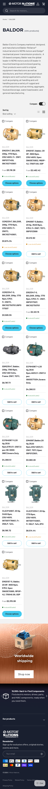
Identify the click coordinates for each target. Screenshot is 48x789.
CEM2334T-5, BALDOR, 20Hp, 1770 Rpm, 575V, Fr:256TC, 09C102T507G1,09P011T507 (11, 300)
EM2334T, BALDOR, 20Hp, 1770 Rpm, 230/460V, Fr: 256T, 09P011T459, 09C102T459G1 (11, 157)
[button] (44, 4)
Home (5, 19)
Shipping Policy (8, 786)
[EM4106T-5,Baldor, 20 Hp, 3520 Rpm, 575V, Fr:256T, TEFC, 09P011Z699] (36, 204)
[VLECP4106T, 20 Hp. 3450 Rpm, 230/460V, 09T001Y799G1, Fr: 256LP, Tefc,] (12, 494)
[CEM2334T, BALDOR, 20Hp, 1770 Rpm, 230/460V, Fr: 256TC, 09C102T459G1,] (12, 204)
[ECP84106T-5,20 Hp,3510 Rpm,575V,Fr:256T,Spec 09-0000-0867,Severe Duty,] (12, 423)
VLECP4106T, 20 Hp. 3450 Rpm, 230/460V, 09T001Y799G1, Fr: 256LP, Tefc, (11, 517)
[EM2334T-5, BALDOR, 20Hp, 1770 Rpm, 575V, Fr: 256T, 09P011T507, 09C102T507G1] (36, 275)
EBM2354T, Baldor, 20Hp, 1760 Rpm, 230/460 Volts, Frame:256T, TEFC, (11, 371)
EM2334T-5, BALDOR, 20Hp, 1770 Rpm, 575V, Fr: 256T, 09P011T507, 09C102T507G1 (35, 299)
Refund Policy (19, 780)
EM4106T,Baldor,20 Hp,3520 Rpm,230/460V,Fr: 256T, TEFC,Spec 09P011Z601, (35, 447)
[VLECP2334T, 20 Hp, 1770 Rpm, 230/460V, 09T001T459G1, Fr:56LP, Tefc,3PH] (36, 494)
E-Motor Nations (13, 772)
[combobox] (24, 10)
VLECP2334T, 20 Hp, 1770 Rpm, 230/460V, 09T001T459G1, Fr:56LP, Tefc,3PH (35, 517)
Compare (33, 104)
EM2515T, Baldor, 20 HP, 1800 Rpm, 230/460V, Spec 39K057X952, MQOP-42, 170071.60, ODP (35, 157)
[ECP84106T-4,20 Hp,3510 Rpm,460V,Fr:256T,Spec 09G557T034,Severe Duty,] (36, 349)
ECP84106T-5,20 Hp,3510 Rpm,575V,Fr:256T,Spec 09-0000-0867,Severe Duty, (11, 446)
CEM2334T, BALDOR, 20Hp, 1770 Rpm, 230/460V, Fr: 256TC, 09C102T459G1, (11, 228)
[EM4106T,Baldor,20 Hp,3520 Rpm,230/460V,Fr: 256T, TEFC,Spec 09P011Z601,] (36, 423)
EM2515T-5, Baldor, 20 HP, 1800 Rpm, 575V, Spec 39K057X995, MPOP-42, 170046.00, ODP (12, 588)
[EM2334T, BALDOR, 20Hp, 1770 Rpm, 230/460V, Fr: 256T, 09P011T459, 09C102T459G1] (12, 133)
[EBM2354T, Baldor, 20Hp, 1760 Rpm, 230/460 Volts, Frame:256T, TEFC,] (12, 349)
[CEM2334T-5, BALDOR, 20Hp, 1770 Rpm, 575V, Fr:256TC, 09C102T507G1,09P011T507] (12, 275)
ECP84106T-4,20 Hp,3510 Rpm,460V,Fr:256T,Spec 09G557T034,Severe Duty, (36, 374)
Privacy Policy (7, 780)
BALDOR (12, 19)
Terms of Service (32, 780)
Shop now (24, 674)
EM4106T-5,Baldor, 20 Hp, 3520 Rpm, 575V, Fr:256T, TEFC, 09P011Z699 (36, 226)
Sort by (6, 110)
